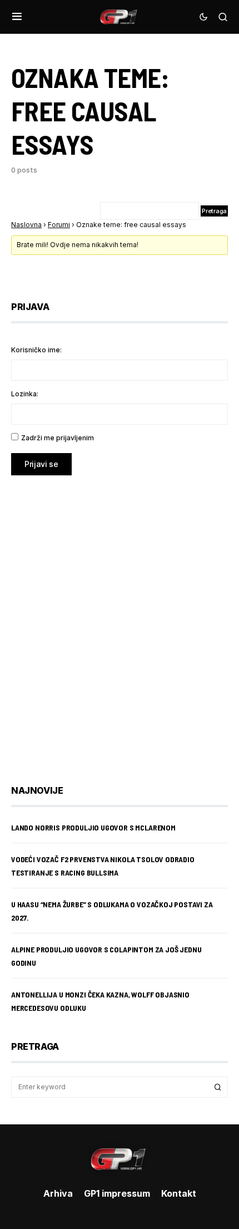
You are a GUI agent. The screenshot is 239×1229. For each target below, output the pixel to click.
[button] (17, 16)
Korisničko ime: (36, 350)
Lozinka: (24, 394)
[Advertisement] (119, 621)
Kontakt (178, 1193)
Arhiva (58, 1193)
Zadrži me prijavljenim (57, 438)
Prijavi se (41, 464)
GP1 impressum (117, 1193)
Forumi (59, 224)
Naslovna (26, 224)
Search (217, 1087)
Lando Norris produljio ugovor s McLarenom (93, 827)
